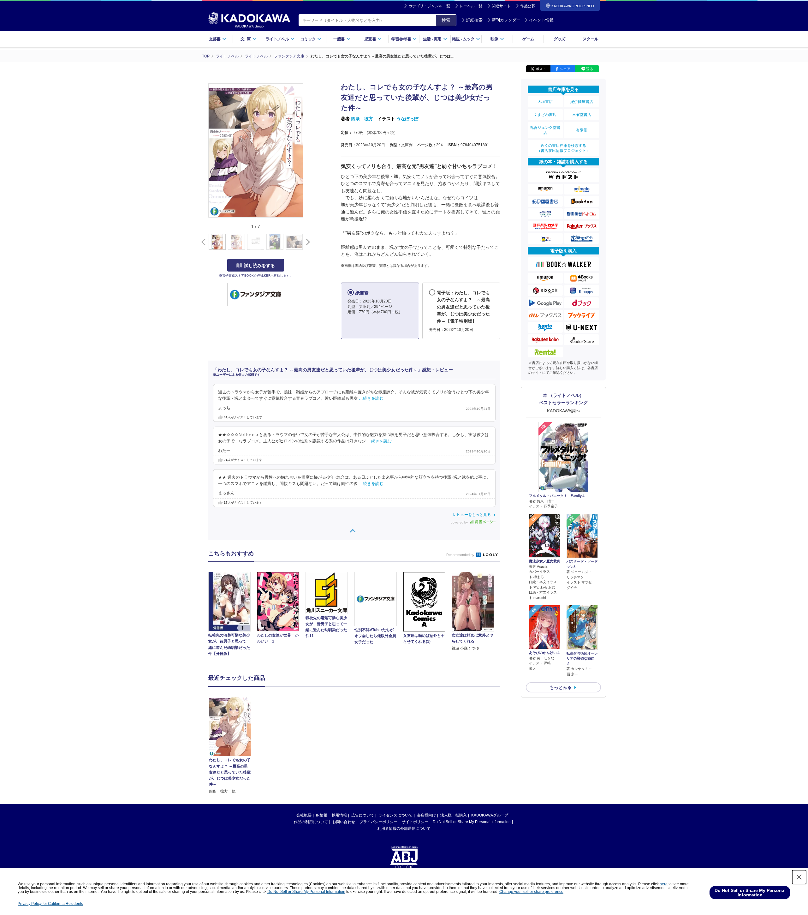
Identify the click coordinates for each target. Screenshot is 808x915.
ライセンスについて (395, 815)
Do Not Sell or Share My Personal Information (472, 822)
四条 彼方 (362, 118)
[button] (306, 242)
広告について (362, 815)
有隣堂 (581, 130)
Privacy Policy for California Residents (50, 903)
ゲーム (528, 39)
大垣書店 (545, 101)
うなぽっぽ (407, 118)
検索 (446, 20)
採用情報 (339, 815)
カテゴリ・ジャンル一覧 (429, 6)
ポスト (541, 69)
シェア (565, 69)
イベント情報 (541, 20)
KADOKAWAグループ (489, 815)
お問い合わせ (343, 822)
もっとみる (561, 687)
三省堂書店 (581, 114)
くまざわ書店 (545, 114)
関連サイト (501, 6)
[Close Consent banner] (799, 877)
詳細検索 (474, 20)
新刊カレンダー (506, 20)
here (664, 884)
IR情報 (321, 815)
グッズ (559, 39)
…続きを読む (371, 398)
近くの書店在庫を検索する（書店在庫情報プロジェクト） (563, 148)
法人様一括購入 (453, 815)
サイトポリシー (415, 822)
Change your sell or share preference (531, 892)
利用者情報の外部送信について (404, 828)
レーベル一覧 (471, 6)
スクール (590, 39)
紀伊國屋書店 (581, 101)
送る (589, 69)
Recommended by (460, 555)
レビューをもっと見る (472, 514)
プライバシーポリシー (378, 822)
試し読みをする (259, 265)
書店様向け (426, 815)
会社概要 (304, 815)
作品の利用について (311, 822)
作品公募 (527, 6)
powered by (460, 522)
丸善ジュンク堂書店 (545, 130)
